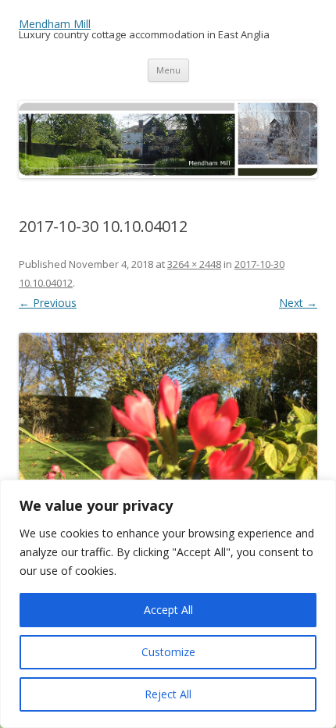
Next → (298, 302)
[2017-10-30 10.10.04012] (168, 445)
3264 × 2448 (194, 264)
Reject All (168, 694)
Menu (168, 70)
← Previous (48, 302)
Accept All (168, 609)
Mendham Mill (55, 23)
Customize (168, 651)
